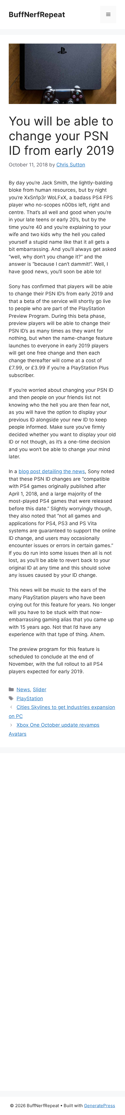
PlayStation (30, 698)
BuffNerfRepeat (37, 14)
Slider (39, 689)
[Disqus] (62, 841)
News (23, 689)
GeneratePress (99, 1105)
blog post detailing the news (52, 471)
